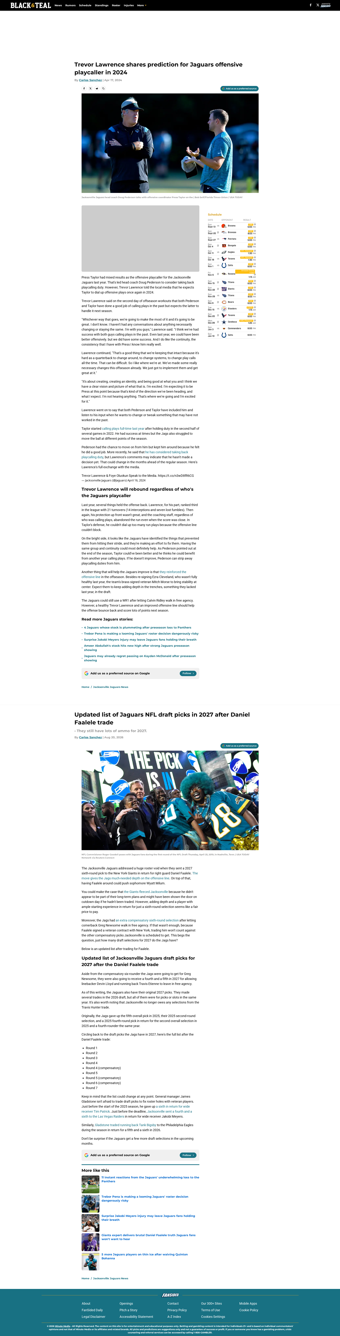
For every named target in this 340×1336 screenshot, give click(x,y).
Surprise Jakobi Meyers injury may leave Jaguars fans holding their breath (140, 639)
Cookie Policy (248, 1310)
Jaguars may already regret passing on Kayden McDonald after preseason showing (140, 658)
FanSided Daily (92, 1310)
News (58, 5)
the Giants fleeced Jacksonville (145, 892)
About (86, 1303)
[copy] (103, 88)
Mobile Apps (248, 1303)
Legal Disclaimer (93, 1317)
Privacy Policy (177, 1310)
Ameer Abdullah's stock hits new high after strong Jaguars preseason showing (136, 648)
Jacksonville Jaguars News (110, 687)
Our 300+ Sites (211, 1303)
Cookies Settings (213, 1317)
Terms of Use (210, 1310)
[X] (317, 5)
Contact (173, 1303)
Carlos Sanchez (90, 80)
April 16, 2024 (136, 480)
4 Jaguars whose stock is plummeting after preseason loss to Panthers (137, 627)
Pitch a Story (128, 1310)
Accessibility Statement (136, 1317)
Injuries (129, 5)
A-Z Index (174, 1317)
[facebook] (310, 5)
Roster (116, 5)
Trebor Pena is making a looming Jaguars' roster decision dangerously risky (141, 633)
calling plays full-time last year (123, 428)
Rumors (70, 5)
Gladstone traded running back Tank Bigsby (125, 1125)
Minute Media (62, 1326)
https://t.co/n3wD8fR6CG (176, 475)
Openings (126, 1303)
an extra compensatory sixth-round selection (147, 920)
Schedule (85, 5)
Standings (101, 5)
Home (85, 687)
